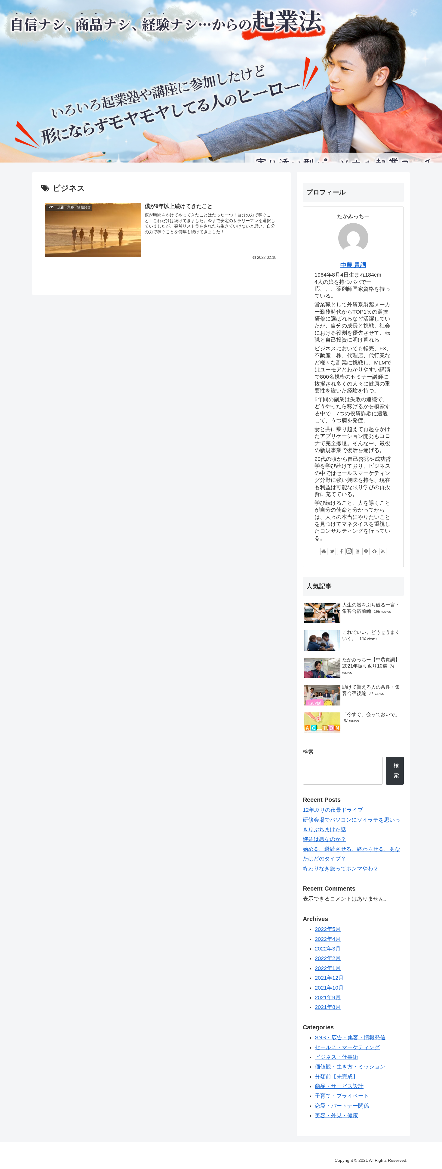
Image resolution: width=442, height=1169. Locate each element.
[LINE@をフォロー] (366, 551)
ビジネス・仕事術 (336, 1057)
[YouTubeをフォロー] (357, 551)
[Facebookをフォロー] (340, 551)
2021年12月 (329, 978)
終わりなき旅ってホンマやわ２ (341, 869)
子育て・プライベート (342, 1096)
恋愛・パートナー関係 (342, 1106)
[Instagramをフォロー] (349, 551)
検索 (308, 752)
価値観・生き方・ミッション (350, 1067)
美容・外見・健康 (336, 1115)
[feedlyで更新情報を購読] (374, 551)
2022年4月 (328, 939)
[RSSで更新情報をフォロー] (382, 551)
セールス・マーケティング (347, 1047)
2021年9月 (328, 997)
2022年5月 (328, 929)
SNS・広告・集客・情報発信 (350, 1037)
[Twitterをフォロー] (332, 551)
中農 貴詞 (353, 265)
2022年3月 (328, 949)
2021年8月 (328, 1007)
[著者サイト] (323, 551)
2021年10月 (329, 988)
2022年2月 (328, 958)
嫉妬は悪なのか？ (324, 839)
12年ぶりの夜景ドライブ (333, 810)
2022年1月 (328, 968)
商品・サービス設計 (339, 1086)
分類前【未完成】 (336, 1077)
